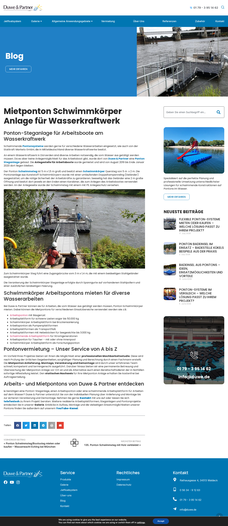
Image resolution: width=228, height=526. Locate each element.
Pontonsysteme (32, 146)
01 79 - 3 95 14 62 (194, 369)
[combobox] (188, 112)
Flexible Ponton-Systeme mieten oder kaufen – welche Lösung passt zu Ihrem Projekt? (199, 225)
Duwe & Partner (118, 158)
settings (141, 522)
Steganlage (12, 162)
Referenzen (169, 21)
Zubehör (200, 21)
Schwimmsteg (27, 171)
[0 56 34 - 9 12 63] (175, 489)
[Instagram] (18, 482)
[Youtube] (12, 482)
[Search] (218, 112)
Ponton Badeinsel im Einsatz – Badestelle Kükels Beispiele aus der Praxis (201, 248)
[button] (17, 425)
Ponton (140, 158)
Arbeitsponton (19, 315)
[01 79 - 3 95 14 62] (175, 499)
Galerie (35, 21)
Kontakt (219, 21)
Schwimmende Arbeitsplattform (30, 336)
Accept (160, 521)
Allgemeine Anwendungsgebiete (71, 21)
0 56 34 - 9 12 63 (190, 490)
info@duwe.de (194, 377)
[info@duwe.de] (175, 509)
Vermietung (108, 21)
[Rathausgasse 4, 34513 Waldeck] (175, 479)
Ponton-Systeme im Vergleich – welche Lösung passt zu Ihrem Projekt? (197, 295)
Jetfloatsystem (12, 21)
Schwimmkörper (94, 171)
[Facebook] (5, 482)
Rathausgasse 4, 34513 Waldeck (199, 480)
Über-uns (138, 21)
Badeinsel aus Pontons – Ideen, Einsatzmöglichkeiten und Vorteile (201, 270)
